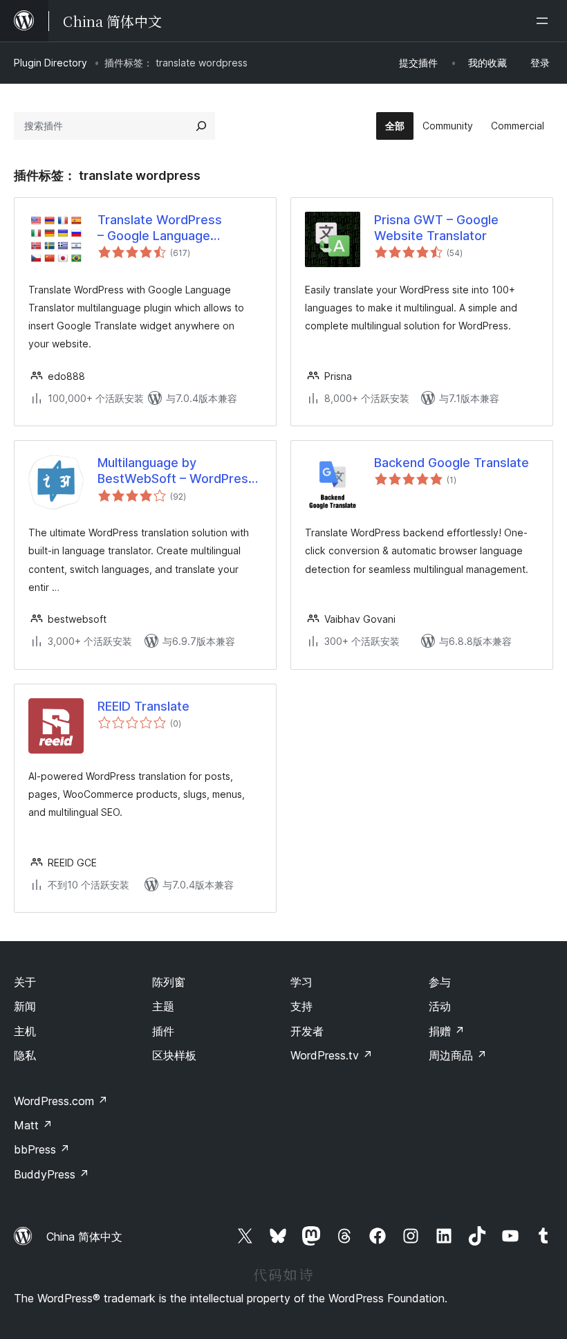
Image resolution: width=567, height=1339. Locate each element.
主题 (163, 1006)
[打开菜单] (545, 21)
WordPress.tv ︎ (331, 1055)
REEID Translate (143, 706)
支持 (301, 1006)
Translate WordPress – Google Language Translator (159, 228)
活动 (440, 1006)
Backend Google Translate (451, 462)
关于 (25, 982)
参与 (440, 982)
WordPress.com (61, 1101)
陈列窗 (168, 982)
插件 (163, 1031)
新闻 (25, 1006)
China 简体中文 (84, 1237)
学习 (301, 982)
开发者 (307, 1031)
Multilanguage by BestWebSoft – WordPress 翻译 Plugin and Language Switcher (176, 471)
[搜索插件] (201, 126)
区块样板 (174, 1055)
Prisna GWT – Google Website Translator (436, 227)
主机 (25, 1031)
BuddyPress (51, 1174)
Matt (33, 1125)
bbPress (42, 1149)
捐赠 (447, 1031)
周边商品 (458, 1055)
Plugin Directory (50, 63)
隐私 (25, 1055)
